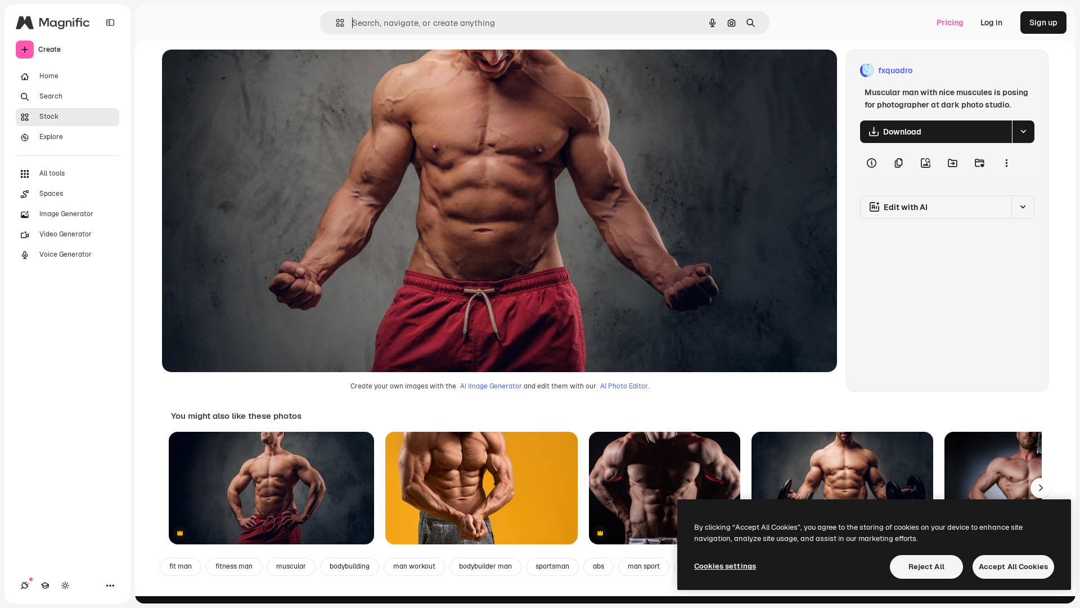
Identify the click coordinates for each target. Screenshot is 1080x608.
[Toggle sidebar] (110, 23)
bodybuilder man (485, 566)
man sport (644, 566)
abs (598, 566)
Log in (991, 22)
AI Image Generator (491, 386)
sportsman (552, 566)
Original (234, 70)
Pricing (950, 22)
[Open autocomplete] (335, 23)
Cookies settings (725, 566)
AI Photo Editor (623, 386)
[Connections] (25, 585)
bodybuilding (350, 566)
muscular (291, 566)
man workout (414, 566)
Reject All (926, 566)
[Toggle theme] (65, 585)
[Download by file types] (1023, 131)
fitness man (234, 566)
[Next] (1040, 488)
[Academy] (45, 585)
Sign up (1043, 22)
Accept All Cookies (1013, 566)
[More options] (1006, 163)
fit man (180, 566)
